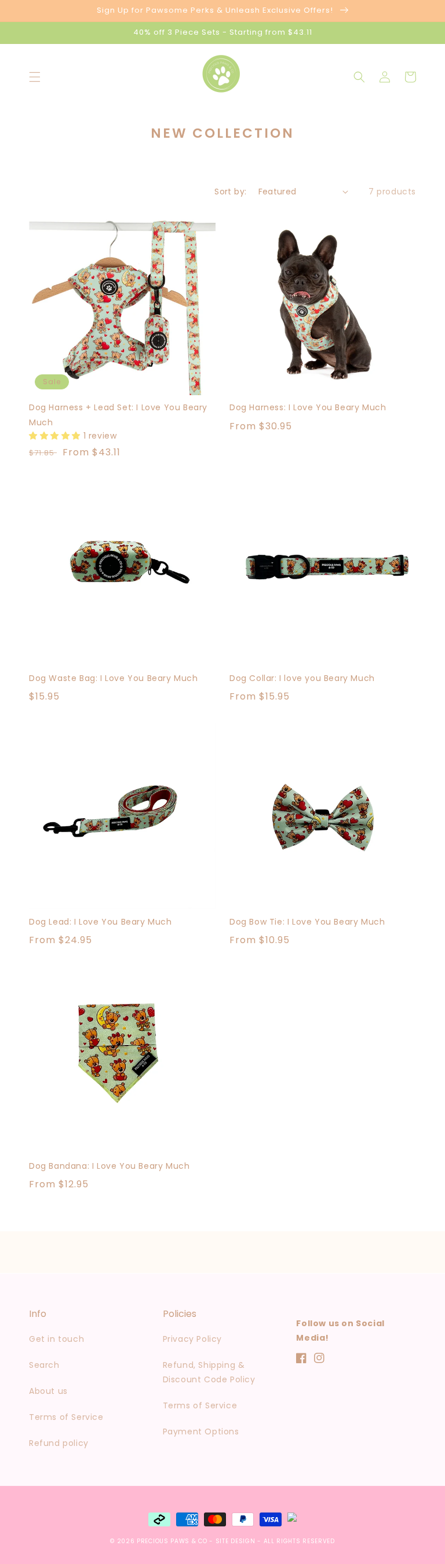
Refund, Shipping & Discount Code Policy (209, 1372)
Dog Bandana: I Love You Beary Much (109, 1166)
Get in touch (56, 1339)
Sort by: (230, 191)
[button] (35, 77)
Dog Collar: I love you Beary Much (302, 678)
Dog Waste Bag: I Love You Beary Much (113, 678)
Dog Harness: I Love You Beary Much (307, 407)
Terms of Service (66, 1417)
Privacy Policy (192, 1339)
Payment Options (201, 1431)
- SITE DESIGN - (236, 1541)
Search (44, 1365)
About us (48, 1391)
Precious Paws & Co (173, 1541)
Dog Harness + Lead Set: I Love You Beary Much (118, 415)
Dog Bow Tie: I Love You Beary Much (307, 922)
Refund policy (59, 1443)
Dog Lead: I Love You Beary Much (100, 922)
